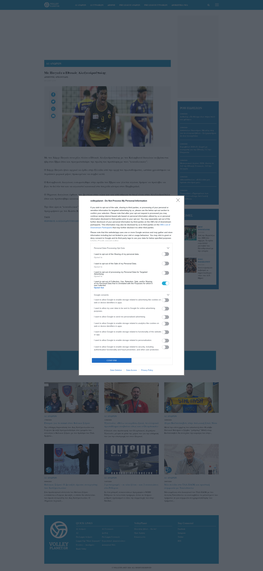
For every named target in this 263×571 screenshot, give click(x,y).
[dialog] (131, 285)
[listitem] (131, 248)
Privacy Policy (147, 370)
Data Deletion (116, 370)
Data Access (131, 370)
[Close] (178, 201)
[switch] (165, 254)
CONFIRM (112, 360)
